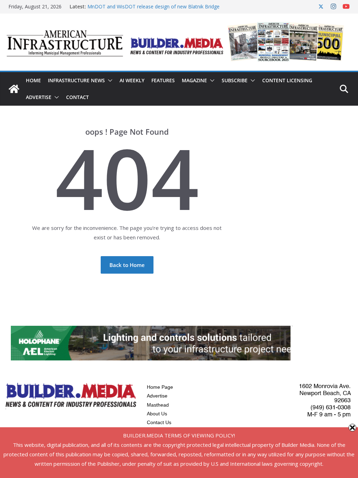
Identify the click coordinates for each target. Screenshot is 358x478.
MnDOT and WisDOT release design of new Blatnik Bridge (153, 6)
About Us (157, 413)
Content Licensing (287, 80)
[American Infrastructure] (14, 88)
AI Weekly (132, 80)
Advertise (38, 97)
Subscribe (235, 80)
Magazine (194, 80)
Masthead (158, 405)
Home (33, 80)
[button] (109, 80)
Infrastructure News (76, 80)
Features (163, 80)
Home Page (160, 387)
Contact (77, 97)
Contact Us (159, 422)
